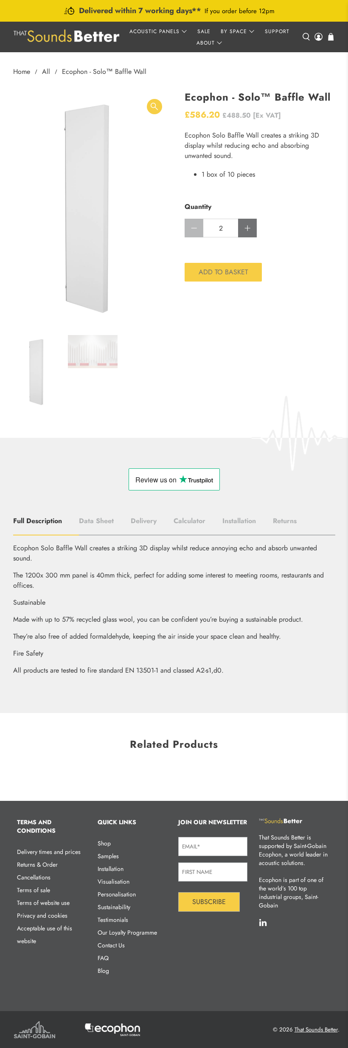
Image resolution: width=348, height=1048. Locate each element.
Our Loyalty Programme (127, 932)
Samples (108, 856)
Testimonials (113, 920)
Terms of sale (33, 890)
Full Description (37, 521)
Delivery (144, 521)
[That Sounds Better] (66, 36)
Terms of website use (43, 903)
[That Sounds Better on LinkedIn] (263, 924)
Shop (104, 843)
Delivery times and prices (49, 852)
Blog (103, 970)
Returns (285, 521)
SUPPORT (277, 31)
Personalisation (117, 894)
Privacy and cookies (42, 915)
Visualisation (113, 881)
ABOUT (205, 43)
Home (21, 71)
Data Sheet (96, 521)
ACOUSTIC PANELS (154, 31)
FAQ (103, 958)
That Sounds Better (316, 1029)
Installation (239, 521)
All (46, 71)
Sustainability (114, 907)
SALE (203, 31)
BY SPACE (234, 31)
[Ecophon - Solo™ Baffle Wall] (91, 209)
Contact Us (111, 945)
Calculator (189, 521)
